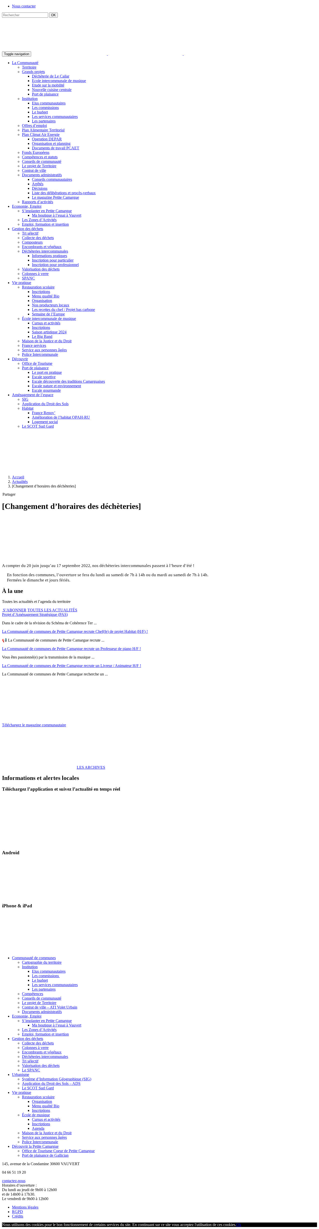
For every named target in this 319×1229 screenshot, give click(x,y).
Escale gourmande (46, 390)
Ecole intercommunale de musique (59, 81)
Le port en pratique (47, 372)
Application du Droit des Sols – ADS (51, 1083)
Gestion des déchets (27, 229)
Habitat (27, 408)
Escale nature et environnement (56, 386)
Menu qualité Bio (45, 296)
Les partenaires (44, 121)
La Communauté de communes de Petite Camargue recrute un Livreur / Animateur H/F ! (71, 665)
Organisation (42, 300)
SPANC (28, 278)
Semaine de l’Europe (48, 314)
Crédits (17, 1216)
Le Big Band (42, 336)
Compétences (32, 994)
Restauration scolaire (38, 287)
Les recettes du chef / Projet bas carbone (63, 309)
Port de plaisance (45, 94)
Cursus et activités (46, 323)
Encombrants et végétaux (42, 247)
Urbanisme (20, 1074)
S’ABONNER (14, 610)
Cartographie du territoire (42, 962)
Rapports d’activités (37, 202)
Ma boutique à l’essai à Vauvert (56, 215)
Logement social (45, 422)
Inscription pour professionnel (55, 265)
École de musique (36, 1115)
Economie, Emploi (26, 206)
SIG (25, 399)
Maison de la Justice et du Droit (47, 341)
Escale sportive (44, 377)
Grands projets (33, 72)
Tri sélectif (30, 233)
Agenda (38, 1128)
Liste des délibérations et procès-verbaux (64, 193)
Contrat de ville (34, 170)
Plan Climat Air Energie (41, 134)
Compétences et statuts (40, 157)
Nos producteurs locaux (50, 305)
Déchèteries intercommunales (45, 251)
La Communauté (25, 63)
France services (34, 345)
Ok (238, 1225)
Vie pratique (21, 283)
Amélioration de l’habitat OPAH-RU (61, 417)
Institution (30, 98)
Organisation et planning (51, 143)
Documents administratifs (42, 175)
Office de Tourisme (37, 363)
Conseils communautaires (52, 179)
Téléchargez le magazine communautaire (34, 725)
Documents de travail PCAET (55, 148)
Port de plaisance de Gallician (45, 1155)
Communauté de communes (34, 958)
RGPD (17, 1212)
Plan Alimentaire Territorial (43, 130)
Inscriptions (41, 291)
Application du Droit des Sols (45, 404)
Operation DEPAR (47, 139)
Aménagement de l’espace (32, 395)
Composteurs (32, 242)
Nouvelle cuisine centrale (52, 90)
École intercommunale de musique (49, 318)
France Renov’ (43, 413)
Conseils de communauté (41, 161)
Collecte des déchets (38, 238)
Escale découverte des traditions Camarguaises (68, 381)
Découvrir (20, 359)
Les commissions (45, 107)
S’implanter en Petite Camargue (47, 211)
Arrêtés (37, 184)
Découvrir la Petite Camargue (35, 1146)
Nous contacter (24, 6)
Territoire (29, 67)
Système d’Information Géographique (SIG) (56, 1079)
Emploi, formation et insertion (45, 224)
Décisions (39, 188)
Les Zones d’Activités (39, 220)
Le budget (40, 112)
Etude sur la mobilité (48, 85)
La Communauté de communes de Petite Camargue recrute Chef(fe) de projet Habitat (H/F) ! (75, 631)
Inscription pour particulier (53, 260)
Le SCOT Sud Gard (38, 426)
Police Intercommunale (40, 354)
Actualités (20, 481)
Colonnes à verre (35, 274)
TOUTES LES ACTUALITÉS (52, 610)
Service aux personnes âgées (44, 350)
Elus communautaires (49, 103)
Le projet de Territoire (39, 166)
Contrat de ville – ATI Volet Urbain (49, 1007)
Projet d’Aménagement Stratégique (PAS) (35, 614)
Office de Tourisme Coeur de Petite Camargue (58, 1151)
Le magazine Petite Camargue (55, 197)
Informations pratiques (49, 256)
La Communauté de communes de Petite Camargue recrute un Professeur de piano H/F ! (71, 649)
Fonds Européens (35, 152)
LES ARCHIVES (91, 767)
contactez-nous (13, 1181)
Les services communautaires (55, 116)
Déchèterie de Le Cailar (50, 76)
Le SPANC (31, 1070)
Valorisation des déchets (41, 269)
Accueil (18, 477)
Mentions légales (25, 1207)
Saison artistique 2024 (49, 332)
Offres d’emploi (34, 125)
